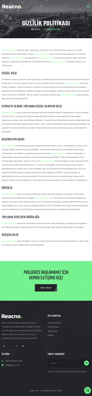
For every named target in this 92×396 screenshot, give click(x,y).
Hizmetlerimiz (53, 327)
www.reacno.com (9, 50)
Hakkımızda (52, 331)
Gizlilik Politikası (54, 323)
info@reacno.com (12, 365)
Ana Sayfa (35, 29)
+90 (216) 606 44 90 (13, 361)
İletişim (51, 335)
